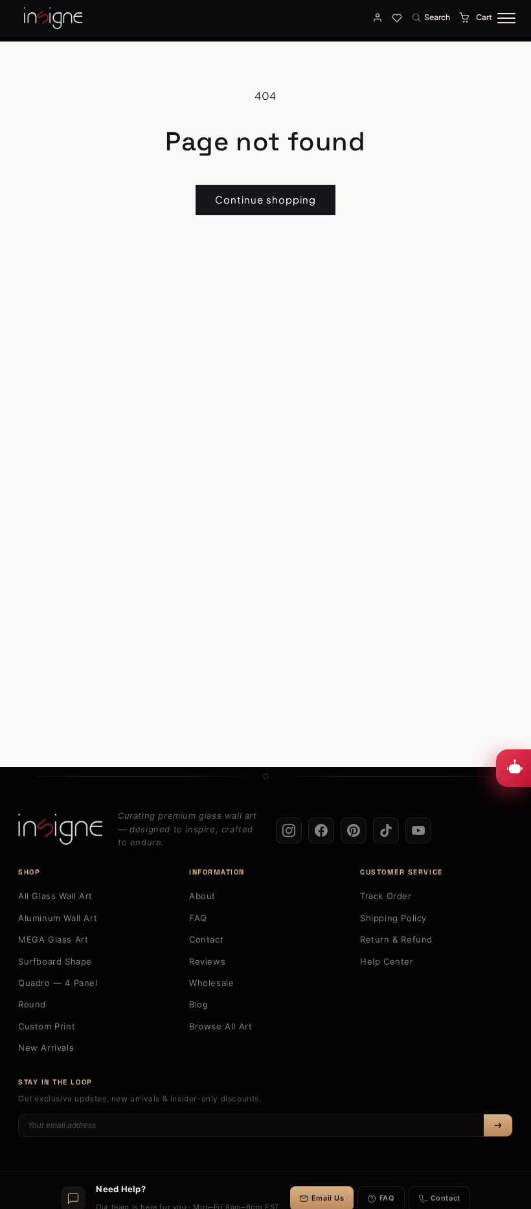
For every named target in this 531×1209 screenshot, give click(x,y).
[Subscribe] (498, 1125)
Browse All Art (220, 1026)
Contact (206, 939)
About (202, 896)
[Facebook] (321, 830)
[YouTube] (418, 830)
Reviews (207, 961)
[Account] (377, 17)
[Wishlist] (397, 17)
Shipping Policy (393, 918)
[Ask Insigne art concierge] (513, 768)
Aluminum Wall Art (57, 918)
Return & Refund (396, 939)
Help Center (387, 961)
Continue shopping (265, 199)
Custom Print (46, 1026)
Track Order (386, 896)
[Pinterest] (354, 830)
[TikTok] (386, 830)
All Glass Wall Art (55, 896)
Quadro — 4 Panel (58, 983)
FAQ (198, 918)
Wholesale (211, 983)
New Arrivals (46, 1047)
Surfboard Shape (55, 961)
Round (32, 1004)
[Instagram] (289, 830)
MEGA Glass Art (53, 939)
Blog (198, 1004)
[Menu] (506, 18)
